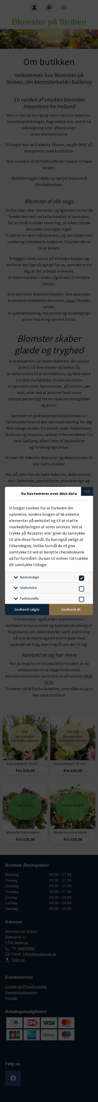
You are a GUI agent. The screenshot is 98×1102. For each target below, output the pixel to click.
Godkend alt (70, 609)
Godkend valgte (26, 609)
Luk (87, 491)
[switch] (80, 577)
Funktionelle (29, 598)
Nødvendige (29, 577)
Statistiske (28, 587)
